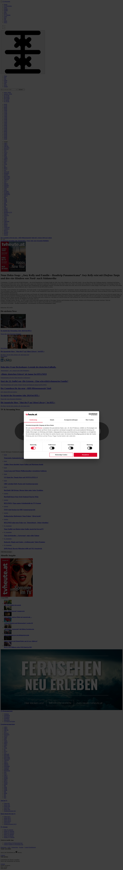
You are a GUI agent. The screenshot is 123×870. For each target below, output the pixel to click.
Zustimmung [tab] (33, 420)
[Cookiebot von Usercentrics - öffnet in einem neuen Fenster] (90, 414)
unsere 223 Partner (36, 428)
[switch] (52, 448)
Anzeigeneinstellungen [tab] (71, 420)
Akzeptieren (85, 454)
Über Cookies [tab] (90, 420)
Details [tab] (52, 420)
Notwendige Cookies (61, 454)
